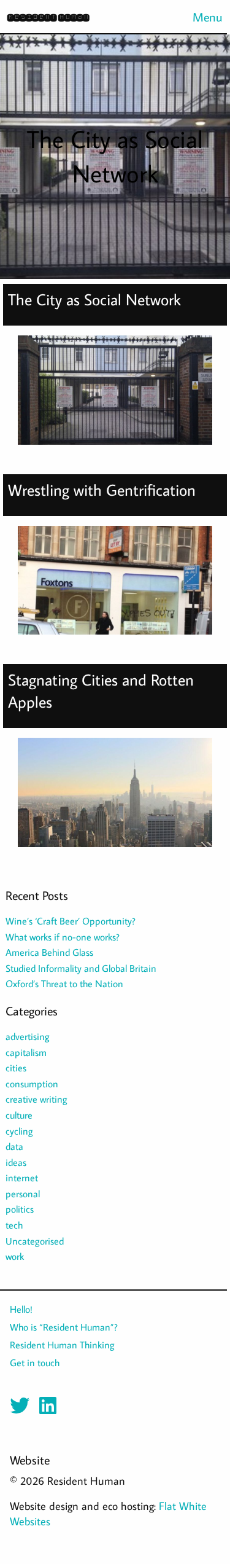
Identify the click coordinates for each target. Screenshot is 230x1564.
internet (22, 1177)
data (14, 1146)
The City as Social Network (94, 299)
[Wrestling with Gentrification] (115, 585)
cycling (19, 1131)
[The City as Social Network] (115, 395)
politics (20, 1209)
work (15, 1256)
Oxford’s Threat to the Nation (64, 983)
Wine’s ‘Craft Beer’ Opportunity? (71, 921)
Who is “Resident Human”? (64, 1327)
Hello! (21, 1309)
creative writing (36, 1099)
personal (23, 1193)
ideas (16, 1162)
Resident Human (48, 16)
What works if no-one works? (63, 937)
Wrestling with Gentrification (102, 490)
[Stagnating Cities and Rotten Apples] (115, 797)
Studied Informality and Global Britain (81, 968)
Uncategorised (35, 1241)
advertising (28, 1036)
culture (19, 1115)
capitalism (26, 1052)
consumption (32, 1083)
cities (16, 1068)
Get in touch (34, 1362)
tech (14, 1225)
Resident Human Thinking (62, 1345)
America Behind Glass (49, 952)
